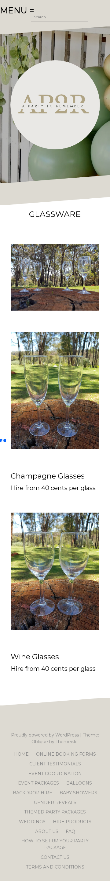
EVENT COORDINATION (55, 773)
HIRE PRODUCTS (72, 821)
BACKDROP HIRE (32, 793)
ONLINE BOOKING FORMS (66, 754)
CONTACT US (55, 857)
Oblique (39, 741)
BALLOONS (79, 783)
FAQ (70, 831)
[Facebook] (3, 440)
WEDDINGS (32, 821)
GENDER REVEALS (55, 802)
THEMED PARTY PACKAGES (55, 812)
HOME (21, 754)
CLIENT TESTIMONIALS (55, 764)
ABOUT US (46, 831)
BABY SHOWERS (78, 793)
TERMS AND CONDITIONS (55, 867)
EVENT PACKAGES (38, 783)
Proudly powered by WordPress (45, 735)
